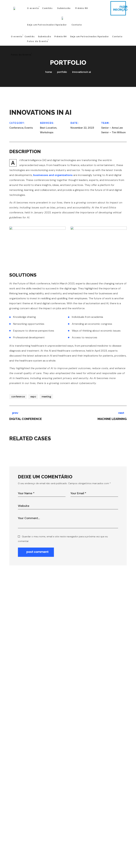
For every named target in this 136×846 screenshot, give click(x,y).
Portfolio (62, 72)
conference (18, 396)
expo (33, 396)
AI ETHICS (32, 449)
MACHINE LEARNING (104, 449)
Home (48, 72)
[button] (118, 8)
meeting (46, 396)
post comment (37, 552)
